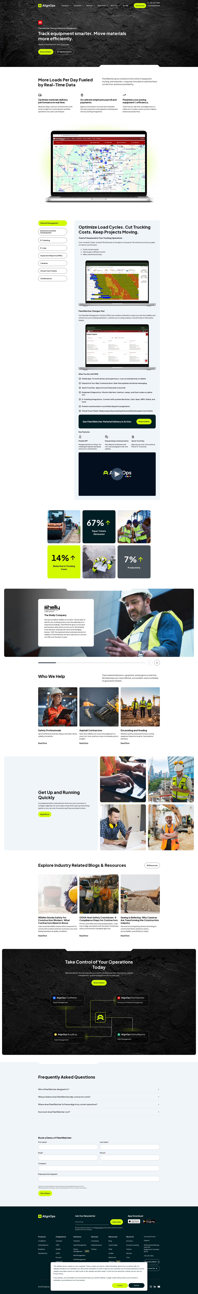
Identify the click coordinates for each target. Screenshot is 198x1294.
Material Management (49, 223)
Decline (136, 1285)
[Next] (157, 663)
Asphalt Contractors (90, 730)
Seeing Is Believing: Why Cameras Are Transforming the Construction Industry (140, 920)
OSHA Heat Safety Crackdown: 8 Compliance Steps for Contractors (98, 919)
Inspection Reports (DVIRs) (51, 256)
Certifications (46, 278)
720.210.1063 (149, 1256)
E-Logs (43, 248)
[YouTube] (159, 1287)
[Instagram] (151, 1287)
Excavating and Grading (134, 730)
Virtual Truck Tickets (48, 271)
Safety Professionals (49, 730)
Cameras (44, 263)
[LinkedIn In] (155, 1287)
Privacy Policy (98, 1227)
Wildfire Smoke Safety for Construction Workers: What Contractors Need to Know (54, 920)
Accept (120, 1285)
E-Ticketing (45, 240)
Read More (42, 743)
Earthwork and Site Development (48, 232)
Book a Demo (144, 421)
